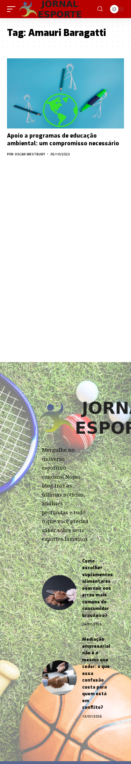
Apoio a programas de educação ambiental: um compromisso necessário (63, 139)
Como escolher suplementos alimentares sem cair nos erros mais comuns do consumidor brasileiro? (97, 588)
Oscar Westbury (30, 154)
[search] (100, 9)
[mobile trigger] (13, 9)
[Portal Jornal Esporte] (51, 9)
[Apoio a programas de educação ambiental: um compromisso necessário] (65, 93)
